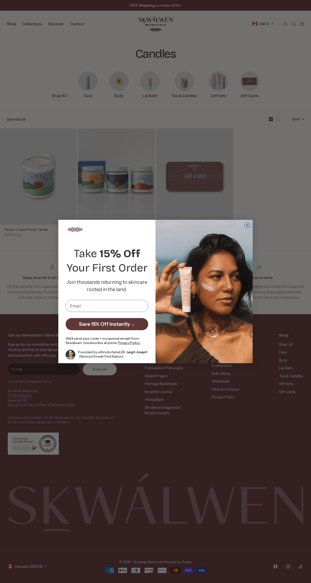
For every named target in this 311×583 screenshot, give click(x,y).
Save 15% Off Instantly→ (107, 324)
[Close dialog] (247, 225)
